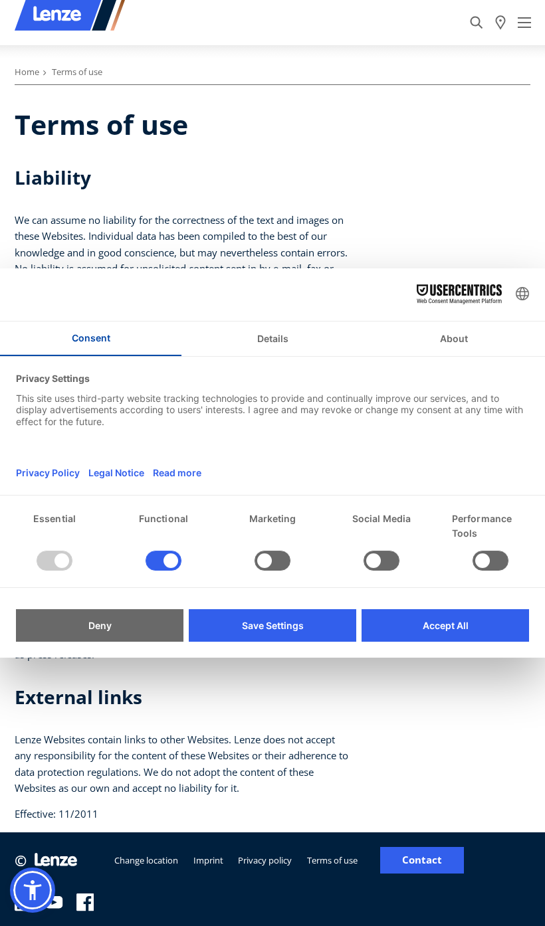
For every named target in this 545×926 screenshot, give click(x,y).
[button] (32, 890)
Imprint (208, 860)
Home (27, 72)
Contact (422, 860)
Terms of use (332, 860)
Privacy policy (265, 860)
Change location (146, 860)
